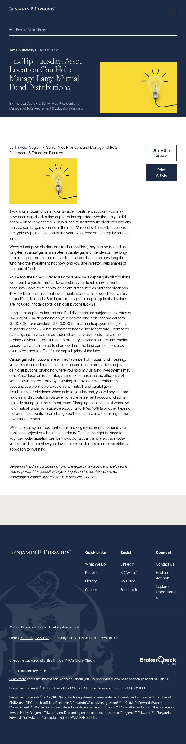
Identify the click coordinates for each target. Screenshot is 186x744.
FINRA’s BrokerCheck (79, 660)
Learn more (17, 679)
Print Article (161, 172)
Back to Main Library (31, 29)
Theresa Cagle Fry (30, 147)
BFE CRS (26, 637)
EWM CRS (42, 637)
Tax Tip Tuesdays (22, 50)
